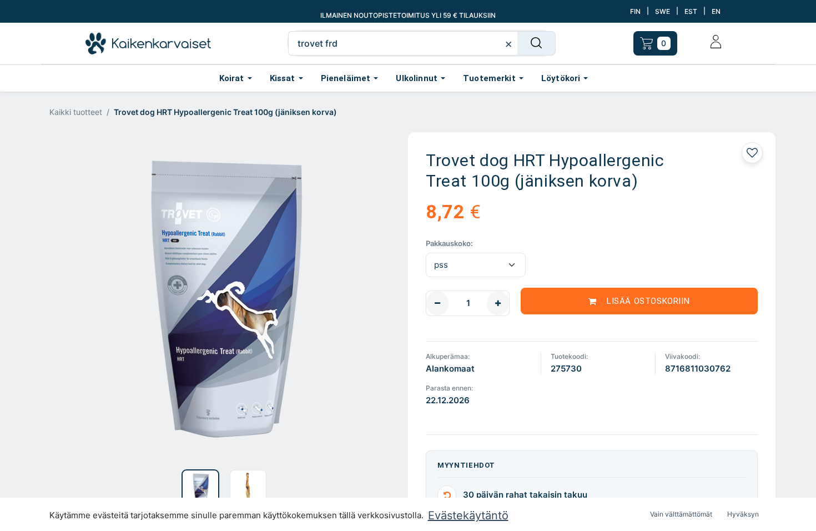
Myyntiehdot (466, 465)
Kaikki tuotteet (75, 112)
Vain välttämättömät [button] (681, 514)
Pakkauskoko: (449, 243)
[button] (75, 298)
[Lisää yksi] (498, 303)
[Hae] (536, 43)
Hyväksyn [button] (743, 514)
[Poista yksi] (437, 303)
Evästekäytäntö (468, 515)
